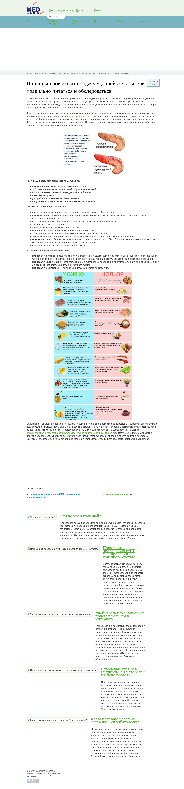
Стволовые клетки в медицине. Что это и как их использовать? (123, 671)
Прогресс (98, 21)
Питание (121, 21)
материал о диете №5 (85, 116)
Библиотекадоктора (54, 22)
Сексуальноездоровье (78, 22)
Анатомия (144, 21)
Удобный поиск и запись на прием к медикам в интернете (120, 615)
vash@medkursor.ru (50, 771)
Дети (29, 21)
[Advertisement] (92, 50)
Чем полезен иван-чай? (115, 494)
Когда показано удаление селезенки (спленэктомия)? (115, 720)
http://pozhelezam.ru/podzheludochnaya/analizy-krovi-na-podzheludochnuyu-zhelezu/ (70, 433)
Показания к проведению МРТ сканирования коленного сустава (119, 552)
